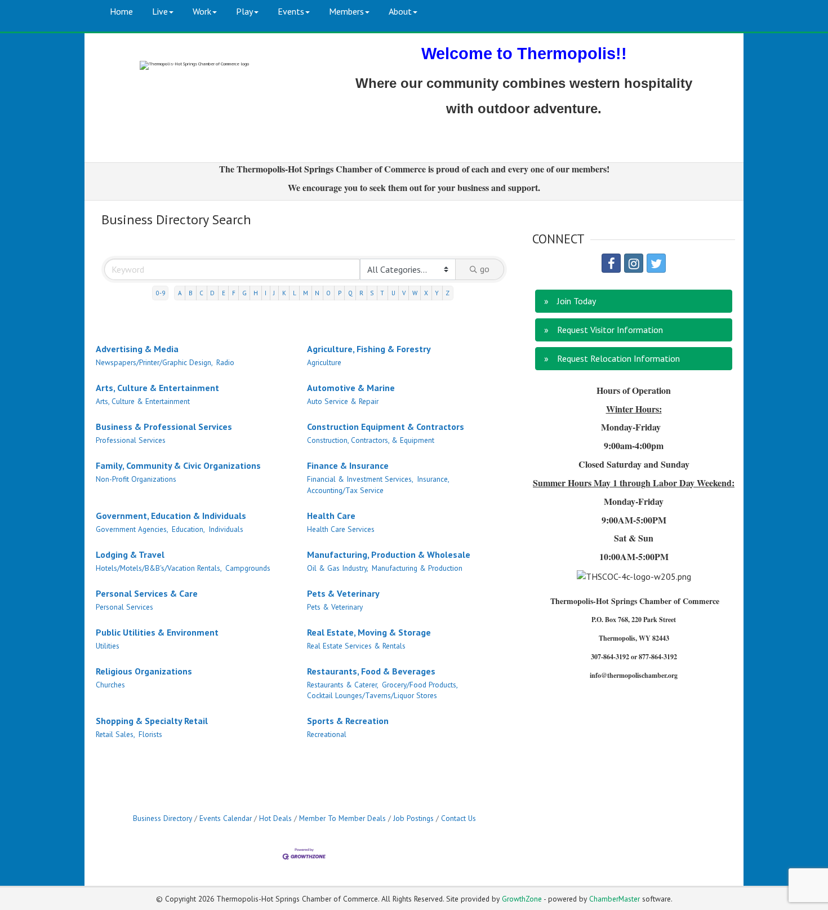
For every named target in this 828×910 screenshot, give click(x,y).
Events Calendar (225, 818)
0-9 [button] (160, 293)
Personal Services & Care (147, 593)
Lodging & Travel (130, 554)
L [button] (294, 293)
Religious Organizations (144, 671)
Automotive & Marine (351, 387)
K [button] (284, 293)
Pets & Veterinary (343, 593)
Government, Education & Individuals (171, 515)
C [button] (201, 293)
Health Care (331, 515)
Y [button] (437, 293)
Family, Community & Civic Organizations (178, 465)
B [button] (191, 293)
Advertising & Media (137, 348)
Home (121, 11)
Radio (225, 362)
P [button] (339, 293)
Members (346, 11)
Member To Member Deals (342, 818)
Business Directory (162, 818)
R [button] (361, 293)
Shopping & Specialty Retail (152, 720)
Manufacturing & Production (417, 568)
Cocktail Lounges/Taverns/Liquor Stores (372, 695)
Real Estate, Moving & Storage (369, 632)
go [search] (484, 268)
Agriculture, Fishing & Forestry (369, 348)
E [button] (223, 293)
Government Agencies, (132, 529)
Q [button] (350, 293)
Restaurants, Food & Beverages (371, 671)
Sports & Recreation (348, 720)
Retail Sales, (115, 734)
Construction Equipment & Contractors (385, 426)
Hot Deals (275, 818)
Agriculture (324, 362)
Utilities (107, 646)
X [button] (426, 293)
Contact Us (458, 818)
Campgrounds (247, 568)
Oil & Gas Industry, (337, 568)
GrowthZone (522, 899)
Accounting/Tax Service (345, 490)
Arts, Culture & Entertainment (157, 387)
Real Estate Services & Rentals (356, 646)
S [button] (371, 293)
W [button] (414, 293)
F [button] (233, 293)
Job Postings (413, 818)
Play (244, 11)
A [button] (180, 293)
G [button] (244, 293)
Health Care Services (341, 529)
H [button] (255, 293)
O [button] (328, 293)
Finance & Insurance (348, 465)
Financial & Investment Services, (360, 479)
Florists (150, 734)
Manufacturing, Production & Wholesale (388, 554)
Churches (110, 685)
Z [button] (447, 293)
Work (202, 11)
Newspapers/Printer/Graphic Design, (154, 362)
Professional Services (131, 440)
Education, (188, 529)
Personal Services (124, 607)
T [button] (382, 293)
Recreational (326, 734)
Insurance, (433, 479)
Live (160, 11)
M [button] (305, 293)
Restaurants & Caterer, (343, 685)
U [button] (393, 293)
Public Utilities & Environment (157, 632)
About (400, 11)
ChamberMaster (614, 899)
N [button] (317, 293)
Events (291, 11)
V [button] (404, 293)
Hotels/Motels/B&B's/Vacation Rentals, (159, 568)
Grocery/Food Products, (420, 685)
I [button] (265, 293)
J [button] (274, 293)
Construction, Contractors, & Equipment (370, 440)
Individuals (225, 529)
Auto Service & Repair (343, 401)
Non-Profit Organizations (136, 479)
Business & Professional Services (164, 426)
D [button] (212, 293)
